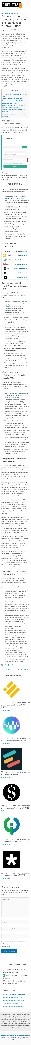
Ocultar (17, 91)
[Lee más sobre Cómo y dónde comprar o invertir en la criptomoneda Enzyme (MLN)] (11, 725)
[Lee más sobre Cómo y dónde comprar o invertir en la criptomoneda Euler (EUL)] (11, 758)
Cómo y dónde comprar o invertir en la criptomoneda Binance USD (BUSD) (15, 705)
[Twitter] (5, 665)
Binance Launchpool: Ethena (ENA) (14, 1000)
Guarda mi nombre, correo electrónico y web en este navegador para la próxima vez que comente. (15, 944)
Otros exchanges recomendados (12, 98)
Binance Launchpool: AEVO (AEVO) (13, 1006)
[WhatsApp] (12, 665)
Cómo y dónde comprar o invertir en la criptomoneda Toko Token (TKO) (15, 840)
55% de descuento (21, 264)
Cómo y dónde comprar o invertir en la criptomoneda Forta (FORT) (15, 874)
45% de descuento (21, 260)
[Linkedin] (8, 665)
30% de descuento (21, 273)
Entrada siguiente (24, 669)
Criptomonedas (9, 13)
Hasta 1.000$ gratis (20, 268)
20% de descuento (21, 255)
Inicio (2, 13)
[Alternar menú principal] (28, 5)
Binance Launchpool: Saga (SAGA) (13, 997)
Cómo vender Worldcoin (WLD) (12, 1003)
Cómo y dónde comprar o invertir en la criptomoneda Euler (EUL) (15, 773)
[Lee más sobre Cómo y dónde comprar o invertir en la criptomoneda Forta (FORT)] (11, 859)
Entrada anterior (7, 669)
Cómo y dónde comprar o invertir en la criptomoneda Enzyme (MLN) (15, 739)
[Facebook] (2, 665)
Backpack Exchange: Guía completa (14, 994)
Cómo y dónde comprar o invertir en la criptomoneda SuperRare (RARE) (15, 807)
